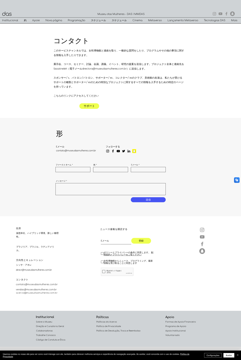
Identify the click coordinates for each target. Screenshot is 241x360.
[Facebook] (226, 13)
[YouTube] (220, 13)
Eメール (134, 165)
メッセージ (61, 181)
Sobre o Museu (44, 322)
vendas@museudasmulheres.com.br (36, 289)
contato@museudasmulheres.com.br (76, 150)
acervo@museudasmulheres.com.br (37, 293)
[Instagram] (214, 13)
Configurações (213, 355)
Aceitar (229, 355)
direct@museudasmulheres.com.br (34, 269)
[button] (11, 20)
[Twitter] (124, 151)
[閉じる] (237, 355)
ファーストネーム (63, 165)
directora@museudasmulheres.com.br (104, 68)
